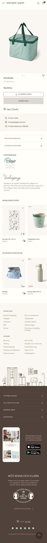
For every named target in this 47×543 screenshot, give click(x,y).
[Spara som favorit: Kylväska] (43, 75)
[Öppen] (3, 3)
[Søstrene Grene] (15, 3)
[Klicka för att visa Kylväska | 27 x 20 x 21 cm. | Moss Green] (23, 41)
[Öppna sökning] (38, 3)
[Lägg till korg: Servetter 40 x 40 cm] (24, 241)
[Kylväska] (14, 273)
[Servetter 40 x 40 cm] (14, 220)
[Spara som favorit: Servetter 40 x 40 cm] (23, 208)
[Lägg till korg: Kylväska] (24, 293)
